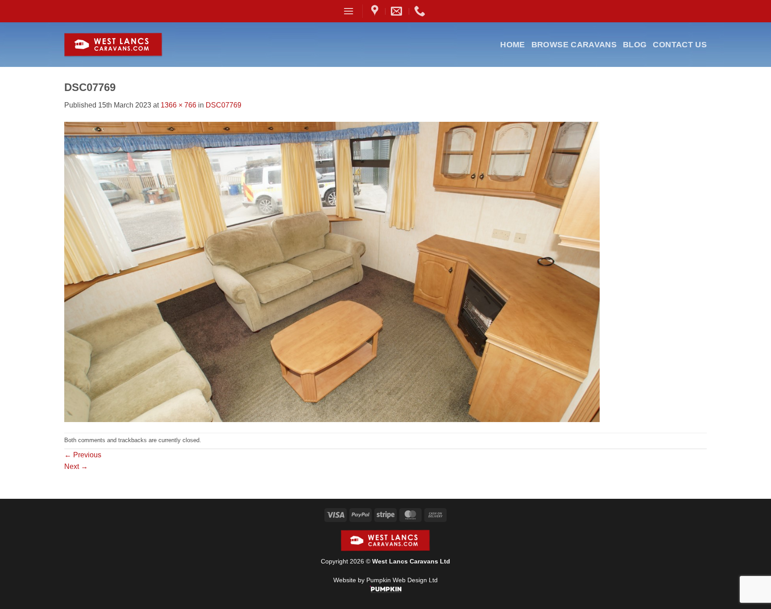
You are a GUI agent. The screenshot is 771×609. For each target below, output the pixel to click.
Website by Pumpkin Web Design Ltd (385, 580)
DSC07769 (223, 105)
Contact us (680, 44)
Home (512, 44)
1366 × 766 (178, 105)
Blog (635, 44)
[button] (348, 11)
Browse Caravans (574, 44)
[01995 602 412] (420, 11)
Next (76, 466)
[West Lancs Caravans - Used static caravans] (135, 45)
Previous (82, 455)
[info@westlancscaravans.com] (397, 11)
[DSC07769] (332, 271)
